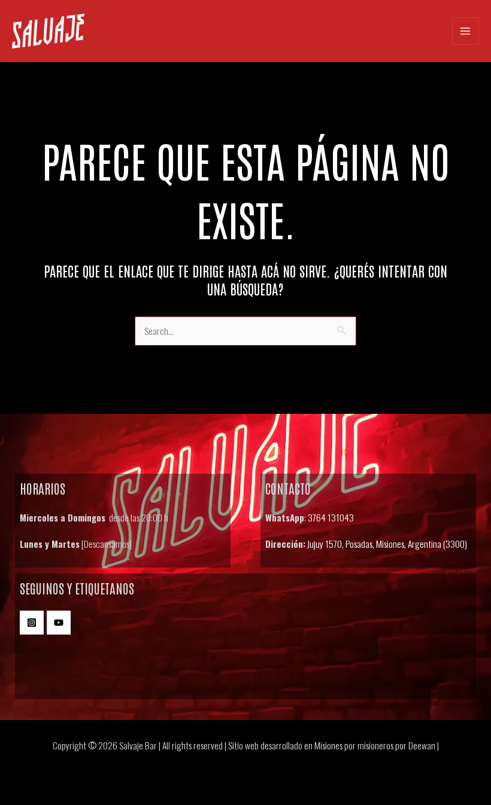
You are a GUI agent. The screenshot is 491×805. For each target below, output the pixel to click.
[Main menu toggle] (465, 30)
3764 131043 (331, 517)
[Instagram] (32, 623)
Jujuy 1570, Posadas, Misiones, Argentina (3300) (387, 543)
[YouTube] (59, 623)
